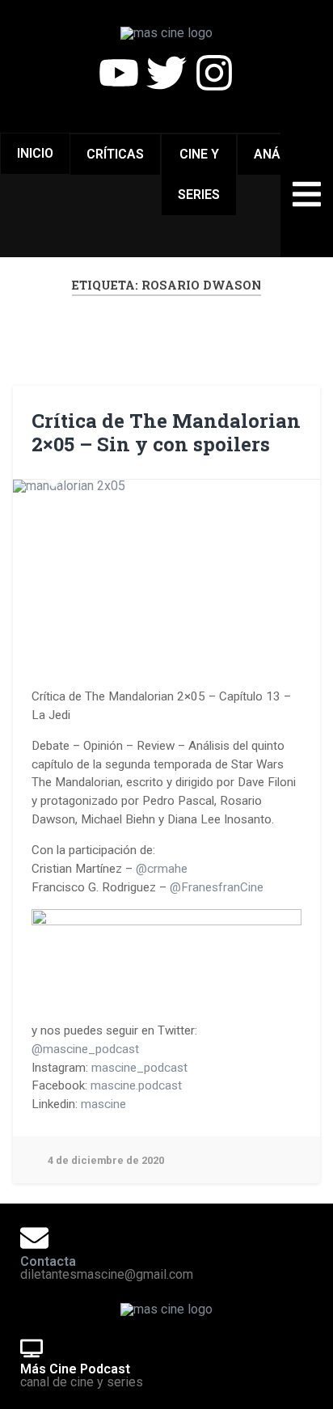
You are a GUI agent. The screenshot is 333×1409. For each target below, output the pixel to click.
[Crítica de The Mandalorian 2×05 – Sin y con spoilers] (166, 566)
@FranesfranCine (216, 887)
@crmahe (162, 868)
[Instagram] (214, 73)
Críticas (115, 154)
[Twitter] (166, 73)
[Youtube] (119, 73)
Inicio (35, 153)
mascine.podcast (136, 1085)
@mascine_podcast (85, 1049)
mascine (103, 1104)
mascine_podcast (139, 1067)
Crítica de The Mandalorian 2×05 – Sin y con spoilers (166, 432)
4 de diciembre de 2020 (106, 1160)
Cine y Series (199, 174)
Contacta (48, 1261)
